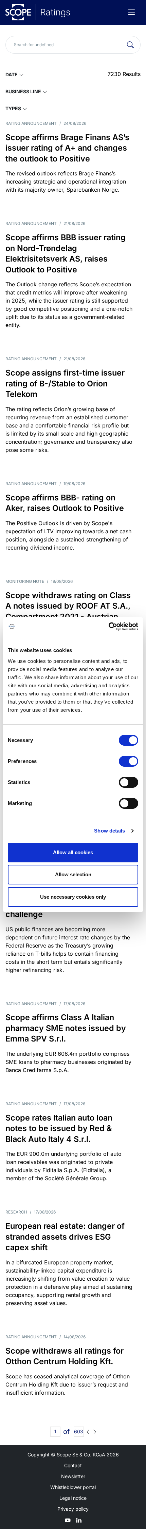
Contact (73, 1465)
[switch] (128, 761)
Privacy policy (73, 1509)
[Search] (130, 45)
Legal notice (73, 1498)
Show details (109, 831)
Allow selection (73, 874)
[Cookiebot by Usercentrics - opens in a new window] (108, 626)
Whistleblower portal (73, 1487)
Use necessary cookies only (73, 897)
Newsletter (73, 1476)
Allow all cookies (73, 852)
